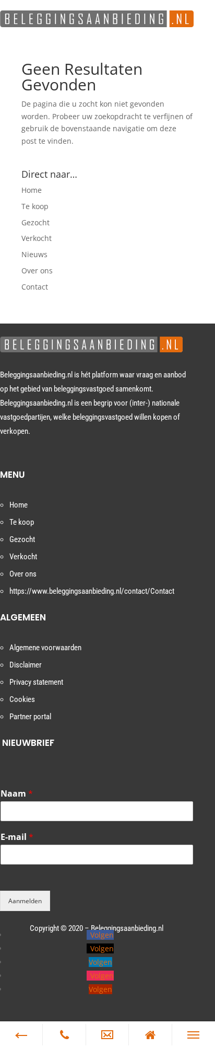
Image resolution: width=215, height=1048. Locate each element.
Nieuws (34, 254)
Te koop (35, 206)
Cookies (22, 699)
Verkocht (36, 238)
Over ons (37, 270)
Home (31, 190)
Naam (17, 793)
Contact (34, 287)
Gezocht (35, 222)
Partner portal (30, 716)
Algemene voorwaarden (45, 647)
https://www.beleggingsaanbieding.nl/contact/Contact (91, 591)
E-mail (17, 837)
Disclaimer (25, 665)
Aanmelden (25, 900)
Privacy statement (36, 682)
